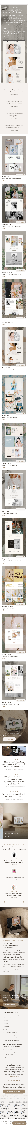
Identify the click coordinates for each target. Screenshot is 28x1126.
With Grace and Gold (11, 1121)
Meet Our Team (14, 1076)
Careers (6, 1123)
